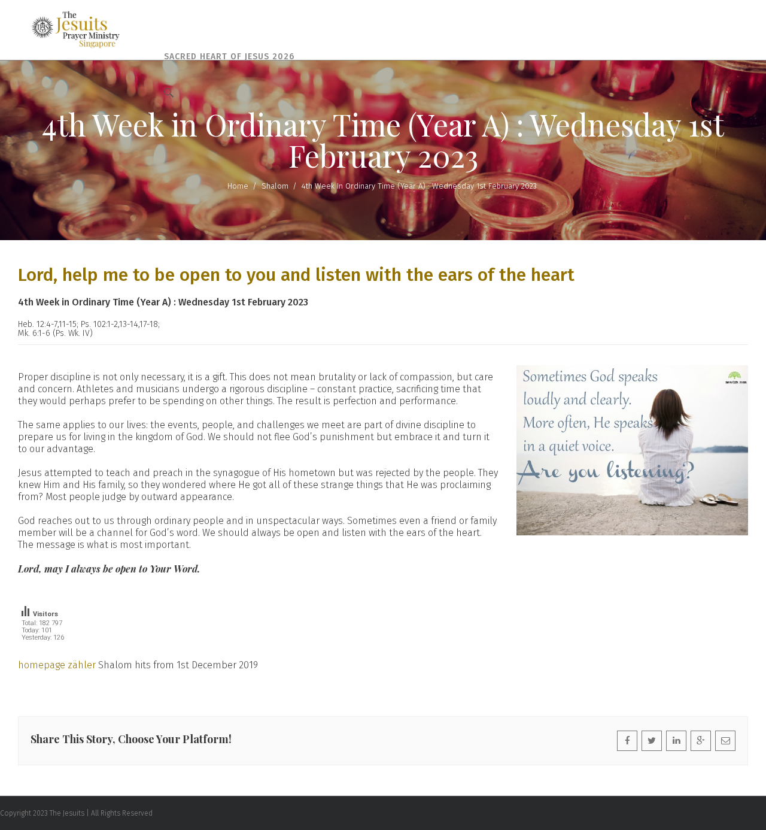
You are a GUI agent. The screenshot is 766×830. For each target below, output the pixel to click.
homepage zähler (57, 665)
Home (237, 185)
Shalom (275, 185)
